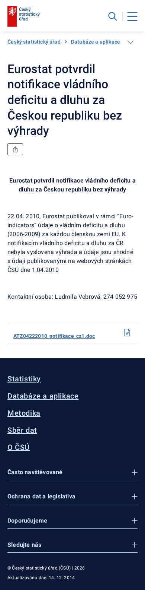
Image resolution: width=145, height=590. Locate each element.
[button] (72, 472)
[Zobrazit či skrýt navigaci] (130, 42)
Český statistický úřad (34, 42)
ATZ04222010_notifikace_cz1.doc (54, 336)
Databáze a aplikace (95, 42)
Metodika (24, 413)
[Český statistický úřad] (23, 16)
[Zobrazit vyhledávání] (112, 16)
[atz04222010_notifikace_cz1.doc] (127, 332)
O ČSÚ (18, 447)
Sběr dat (22, 430)
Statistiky (24, 378)
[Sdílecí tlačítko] (15, 149)
